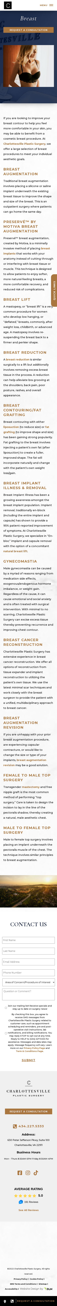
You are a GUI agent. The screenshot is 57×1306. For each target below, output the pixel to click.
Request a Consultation (29, 30)
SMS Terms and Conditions (23, 1284)
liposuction (11, 427)
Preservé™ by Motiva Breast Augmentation (20, 226)
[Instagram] (28, 1173)
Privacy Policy (20, 1279)
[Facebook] (20, 1173)
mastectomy (31, 787)
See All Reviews (29, 1210)
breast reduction (17, 359)
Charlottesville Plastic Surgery (24, 143)
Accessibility (11, 1289)
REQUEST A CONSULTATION (36, 1301)
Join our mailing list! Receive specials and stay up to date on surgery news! (30, 1007)
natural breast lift (15, 551)
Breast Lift (17, 299)
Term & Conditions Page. (30, 1051)
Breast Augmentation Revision (20, 723)
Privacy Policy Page (34, 1048)
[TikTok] (36, 1173)
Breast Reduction (25, 352)
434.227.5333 (31, 1126)
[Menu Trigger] (51, 5)
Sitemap (43, 1284)
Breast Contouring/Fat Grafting (22, 410)
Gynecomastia (20, 561)
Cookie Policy (36, 1279)
